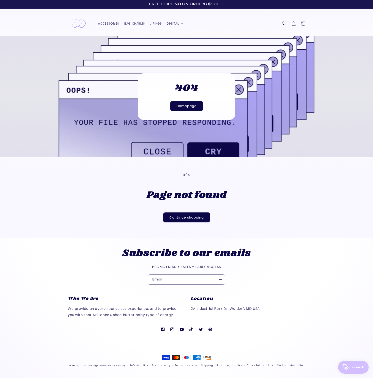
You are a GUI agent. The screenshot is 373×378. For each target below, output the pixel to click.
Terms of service (186, 365)
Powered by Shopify (113, 365)
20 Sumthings (89, 365)
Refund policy (139, 365)
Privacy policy (161, 365)
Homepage (187, 106)
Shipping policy (211, 365)
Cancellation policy (260, 365)
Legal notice (234, 365)
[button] (174, 23)
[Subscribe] (220, 279)
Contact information (290, 365)
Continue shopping (186, 217)
